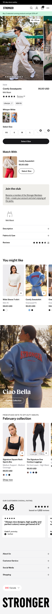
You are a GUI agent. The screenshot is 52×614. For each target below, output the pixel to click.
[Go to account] (36, 8)
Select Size (26, 171)
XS (6, 132)
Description (8, 228)
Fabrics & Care (9, 235)
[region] (26, 291)
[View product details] (13, 303)
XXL (45, 132)
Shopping (7, 574)
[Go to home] (8, 8)
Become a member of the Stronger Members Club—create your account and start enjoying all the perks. (26, 198)
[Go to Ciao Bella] (26, 366)
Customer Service (10, 560)
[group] (13, 291)
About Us (7, 553)
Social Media (8, 567)
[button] (26, 97)
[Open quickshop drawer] (21, 293)
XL (38, 132)
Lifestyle (7, 103)
